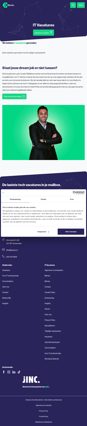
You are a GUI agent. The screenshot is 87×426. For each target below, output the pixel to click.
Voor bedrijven (7, 281)
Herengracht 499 (12, 240)
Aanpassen (41, 232)
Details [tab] (43, 199)
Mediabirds (48, 422)
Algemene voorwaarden (54, 270)
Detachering (49, 298)
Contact (5, 292)
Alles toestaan (70, 232)
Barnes (47, 275)
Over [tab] (72, 199)
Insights (5, 303)
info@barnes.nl (12, 250)
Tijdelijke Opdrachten (53, 331)
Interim (47, 309)
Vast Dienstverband (52, 342)
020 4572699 (11, 257)
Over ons (5, 287)
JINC (47, 387)
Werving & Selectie (52, 359)
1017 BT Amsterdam (14, 243)
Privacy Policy (50, 320)
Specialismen (50, 325)
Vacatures (6, 270)
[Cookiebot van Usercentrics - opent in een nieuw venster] (74, 192)
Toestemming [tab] (15, 199)
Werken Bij (6, 298)
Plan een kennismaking (12, 96)
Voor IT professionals (10, 275)
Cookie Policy (50, 292)
